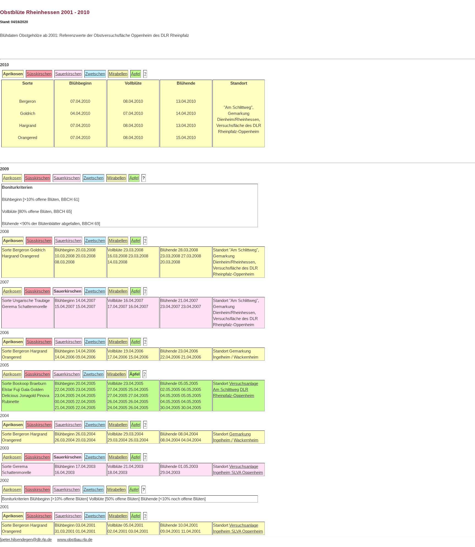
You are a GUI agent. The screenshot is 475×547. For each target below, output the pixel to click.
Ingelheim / (223, 440)
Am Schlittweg (226, 389)
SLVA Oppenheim (247, 472)
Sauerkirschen (68, 74)
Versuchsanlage (243, 383)
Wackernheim (246, 440)
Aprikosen (12, 178)
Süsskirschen (39, 74)
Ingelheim (222, 472)
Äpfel (135, 74)
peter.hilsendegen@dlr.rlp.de (26, 539)
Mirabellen (118, 74)
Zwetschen (95, 74)
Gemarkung (240, 434)
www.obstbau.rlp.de (74, 539)
